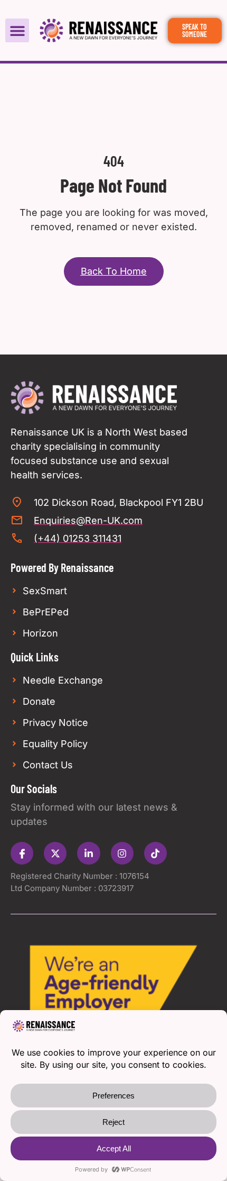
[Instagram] (122, 853)
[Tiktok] (155, 853)
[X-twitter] (55, 853)
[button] (17, 30)
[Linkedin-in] (88, 853)
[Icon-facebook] (22, 853)
